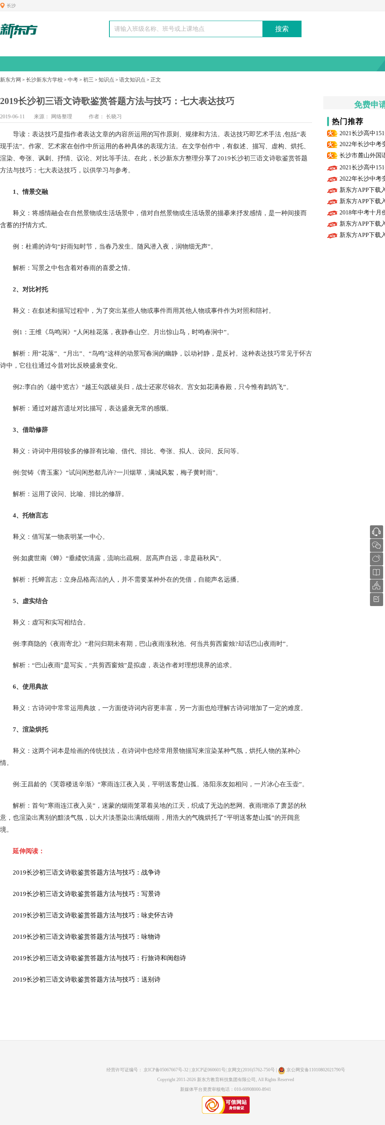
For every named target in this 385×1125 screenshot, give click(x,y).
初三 (88, 80)
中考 (73, 80)
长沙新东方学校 (44, 80)
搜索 (282, 29)
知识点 (106, 80)
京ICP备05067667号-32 (166, 1069)
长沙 (11, 5)
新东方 (175, 158)
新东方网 (10, 80)
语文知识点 (132, 80)
